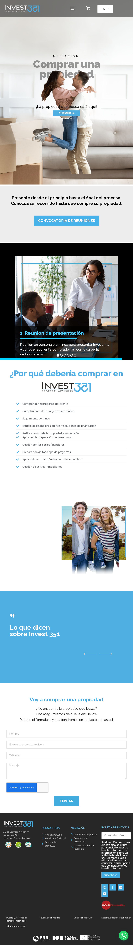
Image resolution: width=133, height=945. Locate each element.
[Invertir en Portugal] (43, 838)
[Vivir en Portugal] (43, 834)
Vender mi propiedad (85, 834)
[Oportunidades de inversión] (72, 847)
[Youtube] (104, 894)
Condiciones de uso (83, 918)
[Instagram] (104, 887)
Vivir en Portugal (53, 834)
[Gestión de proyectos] (43, 844)
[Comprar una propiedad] (72, 840)
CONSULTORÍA (51, 828)
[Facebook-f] (112, 887)
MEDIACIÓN (78, 827)
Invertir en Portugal (55, 838)
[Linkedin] (121, 887)
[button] (72, 8)
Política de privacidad (50, 918)
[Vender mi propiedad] (72, 834)
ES (103, 9)
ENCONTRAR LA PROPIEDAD (66, 114)
